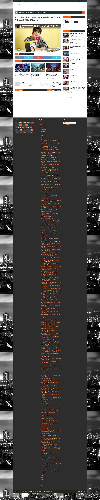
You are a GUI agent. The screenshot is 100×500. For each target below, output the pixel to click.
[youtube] (81, 1)
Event (28, 132)
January (43, 482)
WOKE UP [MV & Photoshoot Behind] (49, 209)
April (42, 477)
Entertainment (22, 54)
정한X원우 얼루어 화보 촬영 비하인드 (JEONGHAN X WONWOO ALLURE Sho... (50, 445)
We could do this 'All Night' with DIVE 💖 (49, 410)
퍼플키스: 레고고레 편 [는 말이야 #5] (49, 252)
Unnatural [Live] (44, 193)
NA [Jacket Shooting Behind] (47, 399)
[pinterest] (83, 1)
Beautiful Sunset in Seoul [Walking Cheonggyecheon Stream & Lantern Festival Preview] (36, 75)
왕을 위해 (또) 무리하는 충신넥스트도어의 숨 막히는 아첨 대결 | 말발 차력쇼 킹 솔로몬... (51, 448)
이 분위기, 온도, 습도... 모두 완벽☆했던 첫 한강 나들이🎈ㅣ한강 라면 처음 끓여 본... (51, 291)
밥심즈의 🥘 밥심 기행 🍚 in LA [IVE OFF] (50, 155)
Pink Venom (72, 52)
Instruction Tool (20, 132)
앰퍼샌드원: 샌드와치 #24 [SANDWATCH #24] (51, 397)
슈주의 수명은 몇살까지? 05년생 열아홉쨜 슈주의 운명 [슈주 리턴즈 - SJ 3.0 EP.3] (50, 342)
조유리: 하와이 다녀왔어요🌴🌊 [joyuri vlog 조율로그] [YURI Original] (51, 201)
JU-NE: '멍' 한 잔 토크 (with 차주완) (48, 172)
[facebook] (78, 1)
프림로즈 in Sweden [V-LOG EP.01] (48, 167)
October (43, 131)
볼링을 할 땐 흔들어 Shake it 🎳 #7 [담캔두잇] (51, 320)
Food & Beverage (26, 129)
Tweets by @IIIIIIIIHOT (68, 97)
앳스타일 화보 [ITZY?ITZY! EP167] (48, 378)
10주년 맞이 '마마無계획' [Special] (48, 339)
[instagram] (84, 1)
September (43, 133)
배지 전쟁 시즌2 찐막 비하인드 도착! (49, 176)
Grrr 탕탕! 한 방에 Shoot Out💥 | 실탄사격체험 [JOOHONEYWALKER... (50, 442)
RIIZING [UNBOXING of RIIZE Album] (49, 455)
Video (28, 54)
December (43, 127)
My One (42, 373)
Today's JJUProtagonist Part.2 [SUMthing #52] (50, 241)
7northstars (17, 1)
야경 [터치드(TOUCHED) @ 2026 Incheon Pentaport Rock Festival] (22, 73)
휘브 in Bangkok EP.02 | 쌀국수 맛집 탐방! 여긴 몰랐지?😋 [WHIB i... (51, 264)
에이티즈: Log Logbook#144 (47, 236)
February (43, 481)
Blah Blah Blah (73, 63)
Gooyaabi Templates (49, 491)
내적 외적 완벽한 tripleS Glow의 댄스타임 (50, 277)
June (42, 139)
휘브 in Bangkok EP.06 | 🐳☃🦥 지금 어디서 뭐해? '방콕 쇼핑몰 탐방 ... (50, 182)
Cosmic (42, 426)
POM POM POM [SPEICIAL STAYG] (48, 319)
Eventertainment (29, 12)
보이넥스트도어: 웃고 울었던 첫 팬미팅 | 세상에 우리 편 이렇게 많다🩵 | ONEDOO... (51, 174)
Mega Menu (43, 12)
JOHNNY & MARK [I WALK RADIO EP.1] (49, 159)
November (43, 129)
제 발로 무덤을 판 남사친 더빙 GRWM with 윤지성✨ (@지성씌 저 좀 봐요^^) (77, 41)
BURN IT (43, 317)
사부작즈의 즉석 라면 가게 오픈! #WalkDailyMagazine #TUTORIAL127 (49, 147)
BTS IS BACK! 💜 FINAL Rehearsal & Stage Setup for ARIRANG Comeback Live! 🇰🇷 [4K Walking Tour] (53, 75)
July (42, 137)
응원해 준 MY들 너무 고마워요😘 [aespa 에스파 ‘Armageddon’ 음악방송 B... (50, 439)
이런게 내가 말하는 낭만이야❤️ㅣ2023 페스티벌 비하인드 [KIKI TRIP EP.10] (51, 334)
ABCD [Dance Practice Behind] (47, 328)
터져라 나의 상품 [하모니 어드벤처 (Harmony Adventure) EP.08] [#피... (50, 244)
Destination (21, 12)
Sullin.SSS (43, 450)
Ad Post (27, 127)
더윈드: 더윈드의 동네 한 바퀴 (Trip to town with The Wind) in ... (50, 366)
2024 (41, 126)
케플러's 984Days (45, 433)
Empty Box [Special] (45, 198)
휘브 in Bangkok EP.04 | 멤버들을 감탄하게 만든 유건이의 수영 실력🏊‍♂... (51, 247)
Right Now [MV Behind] (46, 216)
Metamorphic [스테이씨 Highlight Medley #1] (50, 409)
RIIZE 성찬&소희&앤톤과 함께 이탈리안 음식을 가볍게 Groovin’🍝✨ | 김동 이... (50, 169)
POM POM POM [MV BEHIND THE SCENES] (50, 288)
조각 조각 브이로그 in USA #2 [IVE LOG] (49, 353)
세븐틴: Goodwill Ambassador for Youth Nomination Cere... (49, 269)
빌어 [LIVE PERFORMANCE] (47, 218)
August (43, 135)
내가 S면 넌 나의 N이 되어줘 (47, 418)
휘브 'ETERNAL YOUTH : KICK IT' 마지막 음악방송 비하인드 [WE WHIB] (51, 431)
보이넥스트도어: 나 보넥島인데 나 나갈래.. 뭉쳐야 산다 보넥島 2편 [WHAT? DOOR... (50, 389)
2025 (41, 124)
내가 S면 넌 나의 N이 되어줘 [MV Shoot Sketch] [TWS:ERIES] (49, 297)
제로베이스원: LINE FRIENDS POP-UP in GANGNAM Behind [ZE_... (49, 424)
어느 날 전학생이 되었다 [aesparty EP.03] (50, 220)
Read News (26, 1)
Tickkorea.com (24, 491)
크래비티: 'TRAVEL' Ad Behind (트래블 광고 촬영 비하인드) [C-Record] (51, 283)
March (42, 479)
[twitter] (79, 1)
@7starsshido (22, 1)
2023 (41, 485)
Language (18, 129)
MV (23, 125)
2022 (41, 487)
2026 (41, 122)
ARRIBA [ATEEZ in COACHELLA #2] (48, 324)
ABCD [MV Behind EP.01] (46, 211)
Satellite (42, 371)
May (42, 475)
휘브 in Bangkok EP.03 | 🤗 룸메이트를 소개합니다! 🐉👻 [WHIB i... (51, 261)
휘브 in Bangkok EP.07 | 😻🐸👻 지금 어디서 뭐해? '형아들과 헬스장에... (51, 153)
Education (37, 12)
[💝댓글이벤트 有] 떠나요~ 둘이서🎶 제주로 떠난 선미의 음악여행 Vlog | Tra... (51, 231)
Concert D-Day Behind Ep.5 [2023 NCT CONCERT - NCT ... (49, 355)
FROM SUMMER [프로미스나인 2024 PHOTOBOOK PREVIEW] (49, 255)
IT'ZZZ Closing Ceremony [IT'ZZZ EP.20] (49, 326)
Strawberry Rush (44, 401)
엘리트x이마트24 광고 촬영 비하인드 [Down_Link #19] (49, 331)
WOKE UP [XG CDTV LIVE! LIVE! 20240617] (50, 322)
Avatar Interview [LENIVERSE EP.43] (48, 364)
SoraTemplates (35, 491)
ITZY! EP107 (72, 75)
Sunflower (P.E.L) (73, 69)
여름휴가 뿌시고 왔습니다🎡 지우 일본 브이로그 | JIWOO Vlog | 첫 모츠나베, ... (51, 351)
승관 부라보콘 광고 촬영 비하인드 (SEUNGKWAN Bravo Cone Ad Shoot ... (50, 272)
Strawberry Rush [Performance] (47, 380)
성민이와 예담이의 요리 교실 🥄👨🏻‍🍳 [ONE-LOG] (51, 266)
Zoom (32, 54)
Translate (67, 124)
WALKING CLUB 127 (45, 428)
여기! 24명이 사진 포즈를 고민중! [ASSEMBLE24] (48, 413)
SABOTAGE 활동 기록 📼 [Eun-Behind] (49, 157)
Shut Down (72, 81)
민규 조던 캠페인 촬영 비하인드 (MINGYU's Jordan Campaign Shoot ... (50, 196)
